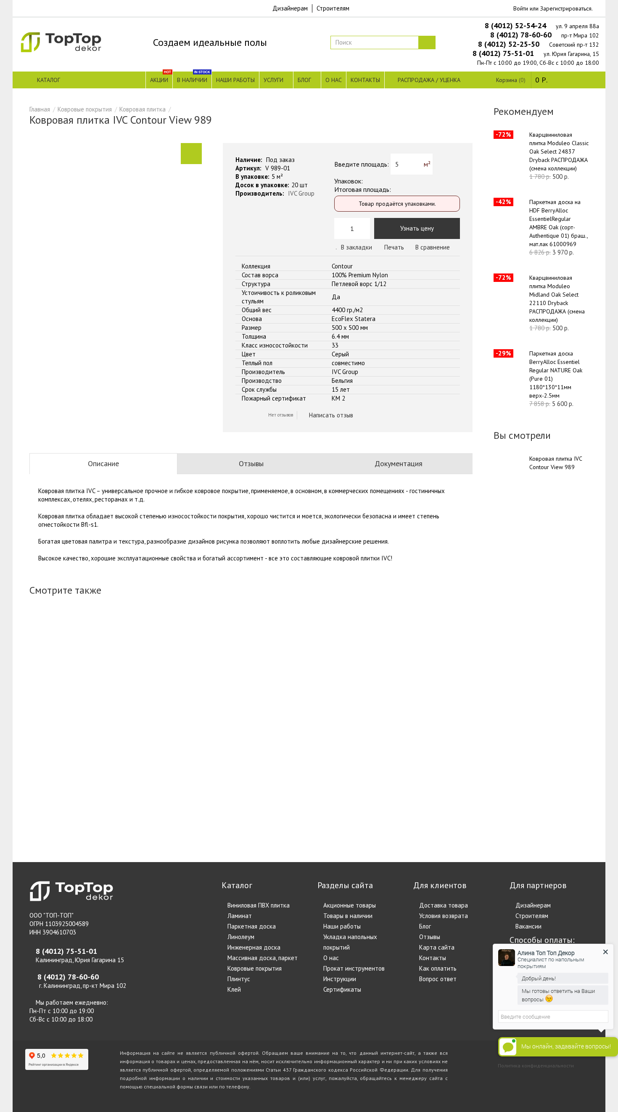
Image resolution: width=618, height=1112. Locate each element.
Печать (393, 247)
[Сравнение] (51, 813)
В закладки (356, 247)
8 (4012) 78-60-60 (522, 35)
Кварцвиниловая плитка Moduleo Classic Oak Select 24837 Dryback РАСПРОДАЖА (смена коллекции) (559, 151)
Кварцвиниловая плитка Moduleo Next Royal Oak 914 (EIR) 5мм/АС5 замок (378, 677)
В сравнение (432, 247)
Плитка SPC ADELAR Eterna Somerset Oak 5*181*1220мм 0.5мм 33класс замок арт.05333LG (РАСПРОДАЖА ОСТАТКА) (229, 698)
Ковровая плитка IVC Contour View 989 (555, 463)
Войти (520, 8)
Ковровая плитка (142, 109)
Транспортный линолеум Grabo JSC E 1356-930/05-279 (404, 677)
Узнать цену (417, 228)
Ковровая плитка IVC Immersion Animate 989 (428, 681)
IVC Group (301, 193)
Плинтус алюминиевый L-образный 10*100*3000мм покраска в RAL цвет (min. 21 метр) (82, 685)
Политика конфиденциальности (536, 1065)
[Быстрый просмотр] (45, 824)
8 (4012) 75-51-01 (504, 53)
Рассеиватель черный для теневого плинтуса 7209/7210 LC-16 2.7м (285, 681)
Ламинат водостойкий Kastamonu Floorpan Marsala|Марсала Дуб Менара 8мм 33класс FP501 (344, 693)
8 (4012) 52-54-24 (516, 25)
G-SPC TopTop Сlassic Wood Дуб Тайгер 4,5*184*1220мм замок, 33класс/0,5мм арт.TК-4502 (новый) (172, 689)
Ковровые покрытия (85, 109)
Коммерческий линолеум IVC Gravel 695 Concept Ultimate (110, 677)
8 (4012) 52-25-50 (509, 44)
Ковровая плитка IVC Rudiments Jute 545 (251, 677)
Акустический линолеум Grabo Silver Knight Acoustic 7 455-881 (137, 681)
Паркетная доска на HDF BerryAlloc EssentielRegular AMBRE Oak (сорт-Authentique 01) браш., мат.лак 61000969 (558, 223)
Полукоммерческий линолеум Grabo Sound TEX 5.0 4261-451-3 (57, 672)
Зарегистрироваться (566, 8)
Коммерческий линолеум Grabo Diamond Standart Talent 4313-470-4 (198, 685)
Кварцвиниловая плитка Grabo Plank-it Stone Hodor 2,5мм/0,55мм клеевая (467, 681)
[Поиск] (426, 42)
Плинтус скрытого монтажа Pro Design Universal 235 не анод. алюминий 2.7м (309, 698)
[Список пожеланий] (39, 813)
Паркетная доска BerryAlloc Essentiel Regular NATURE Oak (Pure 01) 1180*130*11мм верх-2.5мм (555, 374)
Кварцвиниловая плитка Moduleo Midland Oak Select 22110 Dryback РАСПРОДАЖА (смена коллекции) (557, 299)
